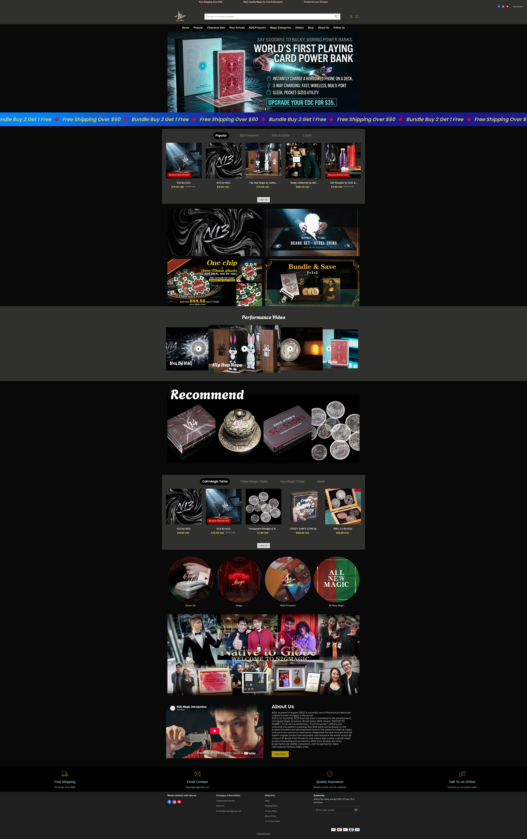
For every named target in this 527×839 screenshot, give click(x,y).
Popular (198, 27)
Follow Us (339, 27)
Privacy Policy (271, 811)
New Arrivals (237, 27)
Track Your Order (272, 821)
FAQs (267, 801)
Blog (311, 27)
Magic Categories (280, 27)
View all (263, 200)
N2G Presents (257, 27)
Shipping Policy (271, 806)
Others (299, 27)
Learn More (280, 754)
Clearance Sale (216, 27)
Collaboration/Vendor (225, 801)
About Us (323, 27)
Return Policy (270, 816)
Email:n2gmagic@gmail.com (228, 811)
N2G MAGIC (266, 834)
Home (185, 27)
